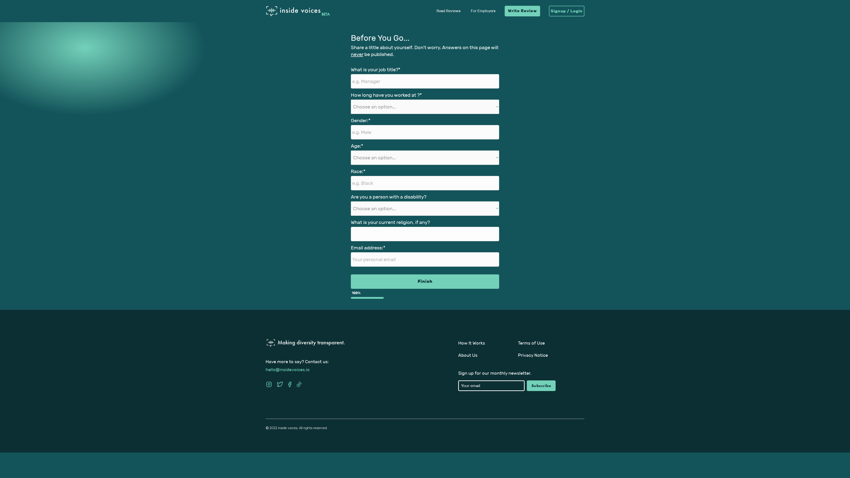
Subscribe (541, 385)
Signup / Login (567, 11)
